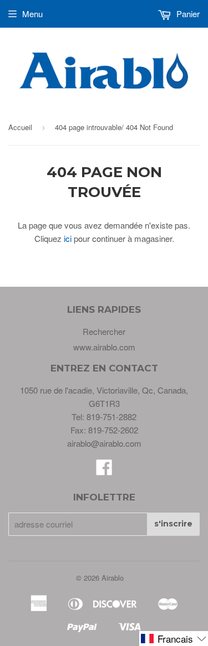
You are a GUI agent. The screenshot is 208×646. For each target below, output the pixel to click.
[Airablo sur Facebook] (104, 470)
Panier (187, 13)
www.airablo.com (104, 347)
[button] (173, 638)
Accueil (20, 127)
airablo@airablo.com (104, 443)
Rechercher (104, 331)
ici (68, 238)
